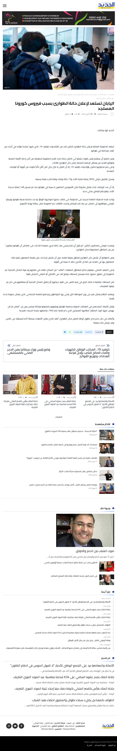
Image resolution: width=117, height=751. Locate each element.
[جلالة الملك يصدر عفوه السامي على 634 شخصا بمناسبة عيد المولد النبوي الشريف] (58, 385)
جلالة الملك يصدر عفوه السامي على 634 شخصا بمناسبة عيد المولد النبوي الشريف (60, 404)
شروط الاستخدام (100, 745)
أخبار (44, 392)
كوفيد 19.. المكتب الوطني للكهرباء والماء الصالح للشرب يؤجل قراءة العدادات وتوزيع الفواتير (87, 351)
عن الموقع (112, 745)
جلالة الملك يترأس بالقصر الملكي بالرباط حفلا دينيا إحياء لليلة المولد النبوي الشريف (21, 404)
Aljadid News (102, 114)
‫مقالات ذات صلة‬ (107, 369)
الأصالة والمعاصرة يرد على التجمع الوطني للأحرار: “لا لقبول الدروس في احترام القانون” (98, 404)
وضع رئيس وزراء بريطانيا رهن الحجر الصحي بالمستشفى (28, 349)
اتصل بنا (89, 745)
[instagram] (9, 726)
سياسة (83, 392)
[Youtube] (15, 726)
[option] (96, 392)
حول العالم (103, 94)
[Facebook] (21, 726)
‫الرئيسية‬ (111, 94)
